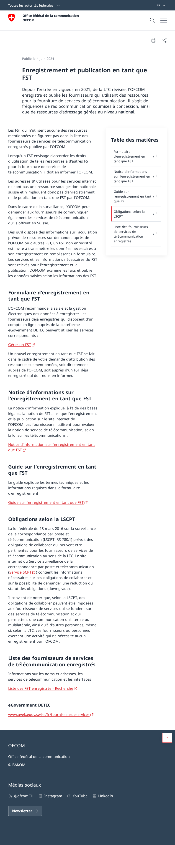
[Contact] (149, 5)
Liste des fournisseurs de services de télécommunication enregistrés (131, 234)
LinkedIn (105, 795)
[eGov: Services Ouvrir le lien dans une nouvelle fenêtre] (155, 5)
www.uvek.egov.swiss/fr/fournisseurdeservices (49, 714)
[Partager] (164, 40)
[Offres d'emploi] (153, 5)
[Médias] (151, 5)
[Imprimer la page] (153, 40)
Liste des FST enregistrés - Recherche (40, 688)
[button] (167, 738)
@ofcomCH (23, 795)
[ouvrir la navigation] (163, 20)
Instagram (53, 795)
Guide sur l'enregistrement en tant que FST (46, 502)
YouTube (80, 795)
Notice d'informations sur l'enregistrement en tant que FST (132, 176)
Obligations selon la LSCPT (129, 213)
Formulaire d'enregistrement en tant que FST (129, 156)
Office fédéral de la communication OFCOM (51, 17)
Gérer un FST (19, 344)
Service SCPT (20, 572)
